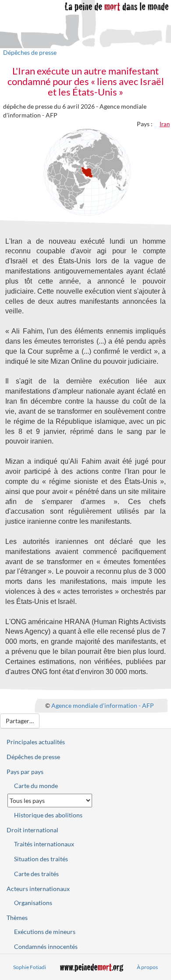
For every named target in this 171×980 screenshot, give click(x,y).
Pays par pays (25, 771)
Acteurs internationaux (38, 888)
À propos (147, 967)
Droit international (32, 830)
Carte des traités (36, 873)
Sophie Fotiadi (29, 967)
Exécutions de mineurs (44, 931)
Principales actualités (36, 742)
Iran (165, 124)
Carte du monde (36, 785)
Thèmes (17, 917)
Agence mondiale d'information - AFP (102, 705)
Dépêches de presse (30, 52)
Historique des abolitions (48, 815)
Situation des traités (41, 859)
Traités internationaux (44, 844)
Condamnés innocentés (46, 946)
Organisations (33, 902)
